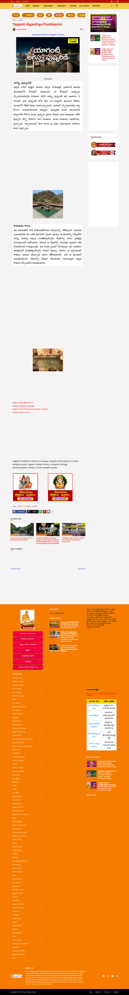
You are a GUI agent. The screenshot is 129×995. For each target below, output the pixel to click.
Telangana (27, 915)
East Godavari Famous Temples (27, 739)
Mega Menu (48, 6)
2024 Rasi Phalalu (27, 696)
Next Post (81, 569)
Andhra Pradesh (27, 714)
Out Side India (27, 828)
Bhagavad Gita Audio (27, 728)
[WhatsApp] (40, 511)
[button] (112, 6)
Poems (27, 843)
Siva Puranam (27, 879)
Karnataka (27, 778)
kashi (27, 958)
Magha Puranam (27, 807)
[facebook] (111, 1)
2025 (27, 699)
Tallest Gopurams (27, 907)
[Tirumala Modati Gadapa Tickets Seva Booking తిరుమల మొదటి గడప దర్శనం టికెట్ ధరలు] (54, 648)
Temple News (27, 918)
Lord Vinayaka (27, 796)
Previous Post (16, 569)
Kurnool (20, 20)
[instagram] (117, 976)
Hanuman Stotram (27, 767)
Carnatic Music (27, 735)
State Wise (27, 900)
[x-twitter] (114, 1)
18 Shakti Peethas (27, 685)
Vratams (27, 929)
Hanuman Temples (27, 771)
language (61, 6)
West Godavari (27, 933)
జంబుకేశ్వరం (94, 715)
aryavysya (27, 947)
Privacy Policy (27, 850)
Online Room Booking (27, 825)
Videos (27, 922)
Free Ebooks (27, 750)
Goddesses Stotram (27, 757)
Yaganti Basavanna (20, 412)
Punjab (27, 854)
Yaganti (35, 506)
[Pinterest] (44, 511)
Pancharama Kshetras (27, 836)
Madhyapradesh (27, 803)
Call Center (84, 6)
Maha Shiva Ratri (27, 811)
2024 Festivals (27, 692)
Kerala (27, 785)
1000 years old (27, 678)
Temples (35, 6)
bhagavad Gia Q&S (27, 951)
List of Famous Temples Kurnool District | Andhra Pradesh (21, 539)
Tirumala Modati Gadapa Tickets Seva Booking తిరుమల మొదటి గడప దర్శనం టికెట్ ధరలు (69, 648)
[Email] (48, 511)
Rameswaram (27, 868)
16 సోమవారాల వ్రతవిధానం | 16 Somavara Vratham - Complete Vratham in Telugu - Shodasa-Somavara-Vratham (109, 40)
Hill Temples (27, 775)
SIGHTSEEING (27, 872)
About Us (18, 1)
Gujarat (27, 764)
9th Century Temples (27, 706)
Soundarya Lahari (27, 890)
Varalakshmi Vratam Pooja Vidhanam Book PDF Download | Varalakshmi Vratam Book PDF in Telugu (107, 764)
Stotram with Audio (27, 904)
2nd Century (27, 703)
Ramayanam (27, 864)
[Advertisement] (47, 147)
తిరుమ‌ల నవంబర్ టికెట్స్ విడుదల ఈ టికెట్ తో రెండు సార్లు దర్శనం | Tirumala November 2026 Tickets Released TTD (70, 624)
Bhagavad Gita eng (27, 732)
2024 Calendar (27, 688)
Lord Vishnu (27, 800)
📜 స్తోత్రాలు (82, 15)
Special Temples (27, 893)
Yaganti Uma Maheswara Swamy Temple (30, 409)
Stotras (73, 6)
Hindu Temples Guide (29, 992)
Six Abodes (27, 886)
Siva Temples (27, 506)
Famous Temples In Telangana (27, 746)
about (27, 936)
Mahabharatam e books (27, 814)
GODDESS (27, 753)
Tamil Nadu (27, 911)
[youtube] (118, 1)
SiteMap (116, 992)
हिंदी (49, 15)
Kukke (27, 789)
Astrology (27, 717)
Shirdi (27, 875)
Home (12, 1)
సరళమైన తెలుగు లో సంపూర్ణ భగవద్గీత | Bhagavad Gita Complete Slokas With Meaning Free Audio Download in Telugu (108, 54)
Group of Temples (27, 760)
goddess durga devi (27, 954)
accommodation (27, 940)
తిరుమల (70, 15)
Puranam (27, 857)
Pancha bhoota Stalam (27, 832)
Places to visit (27, 839)
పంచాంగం (59, 15)
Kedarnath (27, 782)
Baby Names (27, 721)
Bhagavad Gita (27, 724)
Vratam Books (27, 925)
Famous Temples (27, 742)
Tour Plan (96, 6)
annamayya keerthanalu (27, 943)
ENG (40, 15)
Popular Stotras (27, 846)
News (27, 818)
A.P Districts (27, 710)
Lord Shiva (27, 793)
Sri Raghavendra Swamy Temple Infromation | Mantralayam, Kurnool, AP (73, 539)
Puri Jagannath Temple (27, 861)
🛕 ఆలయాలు (28, 15)
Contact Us (25, 1)
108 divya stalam (27, 681)
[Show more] (52, 511)
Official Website (27, 821)
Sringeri (27, 897)
